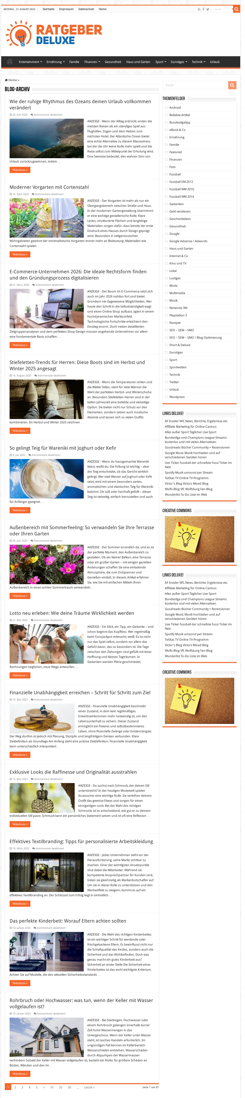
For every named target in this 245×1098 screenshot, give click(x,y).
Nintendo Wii (178, 308)
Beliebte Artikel (179, 115)
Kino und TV (177, 263)
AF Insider (172, 421)
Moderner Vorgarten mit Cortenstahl (49, 187)
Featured (175, 152)
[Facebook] (203, 9)
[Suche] (236, 9)
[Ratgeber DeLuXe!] (56, 33)
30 (69, 1087)
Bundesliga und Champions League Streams (196, 437)
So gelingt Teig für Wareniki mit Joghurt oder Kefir (63, 448)
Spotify (169, 472)
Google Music (174, 453)
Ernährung (54, 62)
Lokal (173, 271)
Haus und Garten (138, 62)
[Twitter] (208, 9)
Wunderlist (172, 494)
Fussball (175, 174)
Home (102, 9)
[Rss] (199, 9)
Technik (197, 62)
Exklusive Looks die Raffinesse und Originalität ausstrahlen (73, 772)
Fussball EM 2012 (181, 182)
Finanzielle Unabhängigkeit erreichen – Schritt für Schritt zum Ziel (80, 692)
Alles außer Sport (177, 432)
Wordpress (177, 397)
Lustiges (175, 278)
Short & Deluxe (179, 345)
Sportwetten (178, 367)
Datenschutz (86, 9)
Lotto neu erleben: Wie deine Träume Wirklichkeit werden (72, 613)
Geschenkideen (180, 219)
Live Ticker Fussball (178, 463)
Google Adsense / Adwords (188, 241)
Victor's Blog (173, 483)
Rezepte (175, 323)
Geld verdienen (180, 211)
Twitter (174, 382)
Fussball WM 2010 (181, 189)
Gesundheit (113, 62)
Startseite (48, 9)
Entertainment (29, 62)
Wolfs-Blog (172, 489)
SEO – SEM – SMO (181, 330)
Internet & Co (178, 256)
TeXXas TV (171, 478)
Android (175, 107)
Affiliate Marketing (177, 426)
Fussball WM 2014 (181, 196)
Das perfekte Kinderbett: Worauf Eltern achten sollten (68, 921)
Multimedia (177, 293)
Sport (159, 62)
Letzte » (89, 1087)
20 (60, 1087)
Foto (172, 167)
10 (51, 1087)
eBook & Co (177, 130)
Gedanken (176, 204)
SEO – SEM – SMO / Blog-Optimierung (195, 337)
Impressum (66, 9)
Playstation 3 (178, 315)
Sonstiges (177, 62)
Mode (173, 285)
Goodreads (173, 447)
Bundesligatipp (179, 122)
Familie (74, 62)
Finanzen (90, 62)
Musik (173, 300)
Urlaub (215, 62)
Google (174, 233)
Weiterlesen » (20, 170)
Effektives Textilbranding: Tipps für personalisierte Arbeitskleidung (81, 841)
